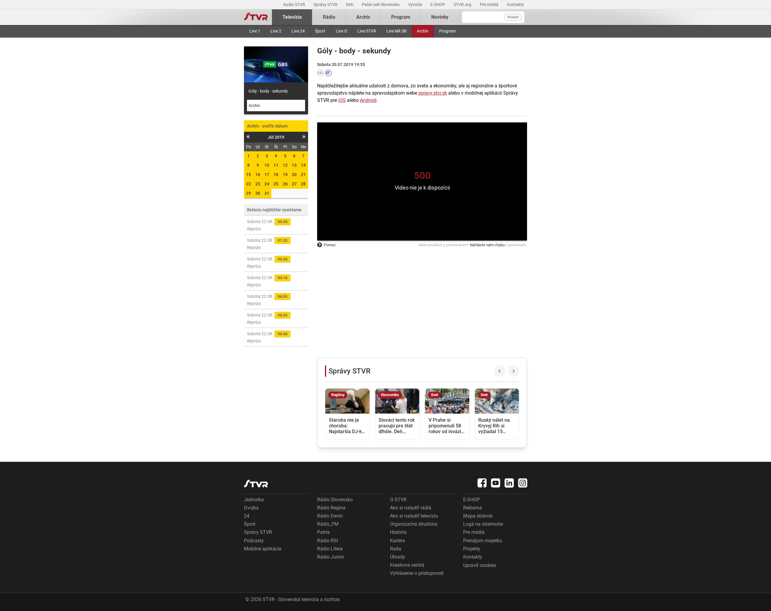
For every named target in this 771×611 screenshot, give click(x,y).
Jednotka (254, 499)
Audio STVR (294, 4)
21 (303, 174)
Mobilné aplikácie (262, 549)
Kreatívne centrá (407, 565)
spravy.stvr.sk (432, 93)
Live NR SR (396, 31)
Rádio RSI (327, 540)
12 (285, 165)
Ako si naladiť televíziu (414, 516)
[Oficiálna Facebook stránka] (482, 483)
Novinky (439, 17)
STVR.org (463, 4)
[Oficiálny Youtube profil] (496, 483)
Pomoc (330, 245)
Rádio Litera (330, 549)
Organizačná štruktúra (413, 524)
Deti (350, 4)
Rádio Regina (331, 508)
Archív (423, 31)
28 (303, 183)
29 (248, 193)
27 (294, 183)
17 (266, 174)
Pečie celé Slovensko (381, 4)
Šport (320, 31)
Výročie (415, 4)
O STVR (398, 499)
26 (285, 183)
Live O (341, 31)
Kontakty (515, 4)
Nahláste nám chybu (487, 245)
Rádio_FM (328, 524)
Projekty (471, 549)
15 (248, 174)
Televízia (292, 17)
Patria (323, 532)
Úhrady (397, 557)
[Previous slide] (499, 371)
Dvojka (251, 508)
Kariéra (397, 540)
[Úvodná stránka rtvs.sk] (256, 17)
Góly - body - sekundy (268, 91)
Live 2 (275, 31)
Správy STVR (326, 4)
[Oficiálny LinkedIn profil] (509, 483)
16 (257, 174)
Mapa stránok (478, 516)
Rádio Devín (330, 516)
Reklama (472, 508)
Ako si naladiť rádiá (410, 508)
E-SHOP (438, 4)
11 (275, 165)
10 (266, 165)
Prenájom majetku (482, 540)
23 (257, 183)
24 (266, 183)
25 (275, 183)
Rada (395, 549)
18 (275, 174)
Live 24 (298, 31)
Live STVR (366, 31)
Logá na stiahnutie (483, 524)
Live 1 (254, 31)
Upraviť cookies (479, 565)
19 (285, 174)
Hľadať (513, 17)
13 (294, 165)
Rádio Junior (330, 557)
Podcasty (254, 540)
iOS (342, 100)
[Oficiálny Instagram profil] (523, 483)
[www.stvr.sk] (256, 484)
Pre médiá (489, 4)
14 (303, 165)
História (398, 532)
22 (248, 183)
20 (294, 174)
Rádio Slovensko (335, 499)
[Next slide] (513, 371)
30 (257, 193)
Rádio (329, 17)
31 (266, 193)
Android (368, 100)
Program (447, 31)
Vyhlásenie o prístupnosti (417, 573)
